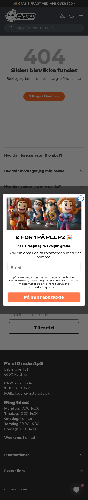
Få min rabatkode (44, 297)
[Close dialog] (81, 198)
